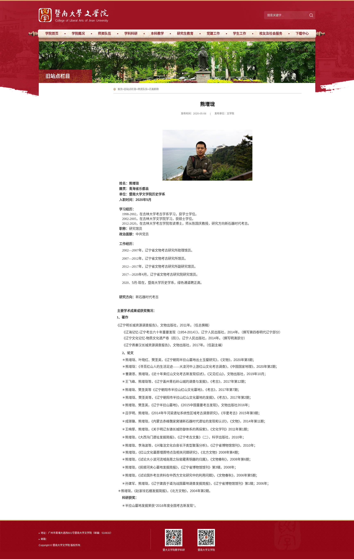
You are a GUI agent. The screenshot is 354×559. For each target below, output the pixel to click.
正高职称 (154, 89)
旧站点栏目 (130, 89)
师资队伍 (143, 89)
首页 (120, 89)
